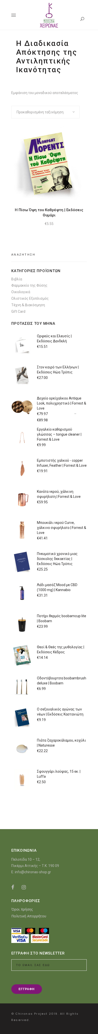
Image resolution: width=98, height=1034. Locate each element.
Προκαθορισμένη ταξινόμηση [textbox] (40, 112)
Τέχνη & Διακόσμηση (28, 305)
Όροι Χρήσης (22, 909)
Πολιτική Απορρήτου (28, 916)
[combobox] (45, 112)
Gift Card (18, 311)
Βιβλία (16, 279)
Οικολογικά (20, 292)
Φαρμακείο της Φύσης (29, 285)
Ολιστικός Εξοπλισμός (30, 298)
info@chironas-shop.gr (33, 872)
